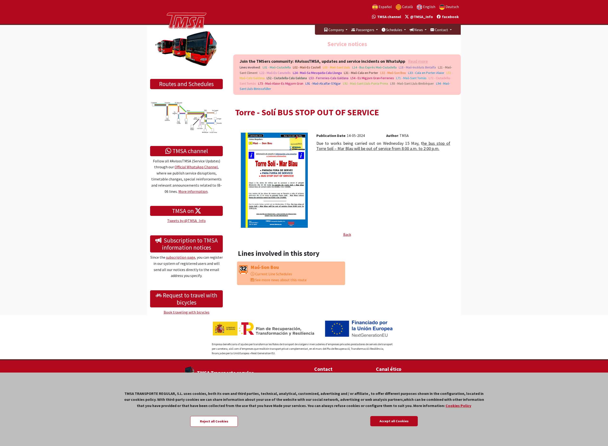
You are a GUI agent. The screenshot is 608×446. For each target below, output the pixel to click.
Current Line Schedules (273, 273)
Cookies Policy (458, 405)
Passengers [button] (365, 29)
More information (193, 191)
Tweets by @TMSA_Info (186, 220)
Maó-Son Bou (265, 267)
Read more (418, 61)
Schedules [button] (394, 29)
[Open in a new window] (274, 179)
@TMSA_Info (421, 16)
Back (347, 234)
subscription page (180, 257)
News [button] (418, 29)
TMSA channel (388, 16)
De (452, 6)
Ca (407, 6)
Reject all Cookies (214, 421)
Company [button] (336, 29)
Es (385, 6)
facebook (450, 16)
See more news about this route (280, 279)
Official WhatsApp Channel (196, 167)
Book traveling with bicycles (186, 312)
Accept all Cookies (394, 421)
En (428, 6)
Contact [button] (441, 29)
